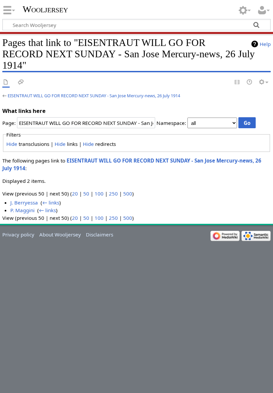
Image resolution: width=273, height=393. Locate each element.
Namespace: (171, 123)
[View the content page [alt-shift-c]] (6, 82)
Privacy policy (18, 234)
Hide (11, 144)
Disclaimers (99, 234)
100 (99, 193)
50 (86, 193)
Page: (9, 123)
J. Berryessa (24, 202)
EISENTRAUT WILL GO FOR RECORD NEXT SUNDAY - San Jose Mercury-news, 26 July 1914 (94, 96)
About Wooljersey (60, 234)
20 (75, 193)
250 (113, 193)
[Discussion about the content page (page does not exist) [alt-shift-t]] (21, 82)
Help (265, 44)
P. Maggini (22, 210)
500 (127, 193)
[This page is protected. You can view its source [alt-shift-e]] (237, 82)
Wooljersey (45, 9)
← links (50, 202)
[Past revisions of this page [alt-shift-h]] (249, 82)
